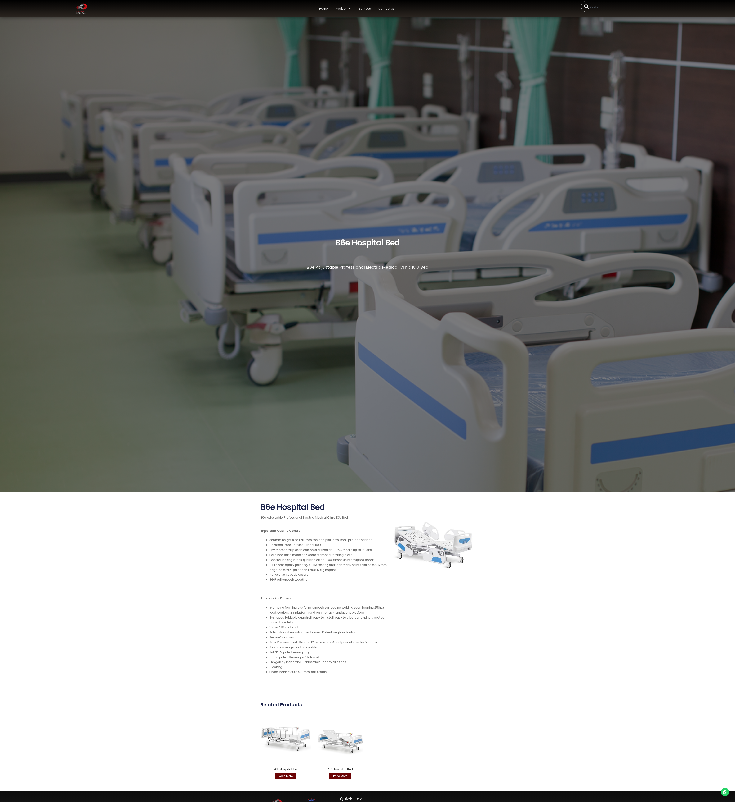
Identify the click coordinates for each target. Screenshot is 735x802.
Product (341, 9)
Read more (286, 776)
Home (323, 9)
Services (365, 9)
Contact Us (386, 9)
